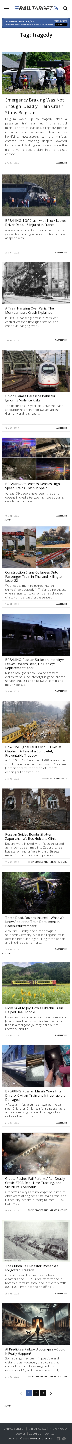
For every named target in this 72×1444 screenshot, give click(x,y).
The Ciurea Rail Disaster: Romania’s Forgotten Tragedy (31, 1268)
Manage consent (14, 1428)
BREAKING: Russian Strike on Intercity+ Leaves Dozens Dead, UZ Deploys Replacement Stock (34, 663)
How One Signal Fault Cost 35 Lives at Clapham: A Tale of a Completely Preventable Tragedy (33, 751)
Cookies (20, 1433)
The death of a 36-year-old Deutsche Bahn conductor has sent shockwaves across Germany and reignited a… (34, 409)
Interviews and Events (54, 778)
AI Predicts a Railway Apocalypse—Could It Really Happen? (35, 1351)
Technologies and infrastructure (47, 861)
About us (35, 1433)
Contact (50, 1433)
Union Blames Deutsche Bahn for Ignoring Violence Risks (30, 398)
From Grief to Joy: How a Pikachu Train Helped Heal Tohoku (34, 1010)
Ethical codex (37, 1428)
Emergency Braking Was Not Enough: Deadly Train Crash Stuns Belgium (34, 106)
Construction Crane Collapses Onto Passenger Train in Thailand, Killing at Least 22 (33, 576)
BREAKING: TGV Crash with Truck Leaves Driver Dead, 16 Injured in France (35, 222)
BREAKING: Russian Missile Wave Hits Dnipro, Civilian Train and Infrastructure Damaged (35, 1095)
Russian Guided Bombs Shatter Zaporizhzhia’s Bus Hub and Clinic (30, 836)
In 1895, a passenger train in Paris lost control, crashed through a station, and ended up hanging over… (31, 322)
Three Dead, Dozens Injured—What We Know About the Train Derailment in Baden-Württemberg (34, 922)
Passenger (61, 162)
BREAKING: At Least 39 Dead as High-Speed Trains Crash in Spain (33, 486)
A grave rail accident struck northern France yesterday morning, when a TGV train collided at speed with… (36, 234)
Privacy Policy (59, 1428)
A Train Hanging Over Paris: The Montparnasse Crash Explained (29, 310)
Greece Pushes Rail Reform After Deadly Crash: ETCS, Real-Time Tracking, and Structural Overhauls (35, 1182)
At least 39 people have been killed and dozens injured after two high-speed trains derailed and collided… (34, 497)
